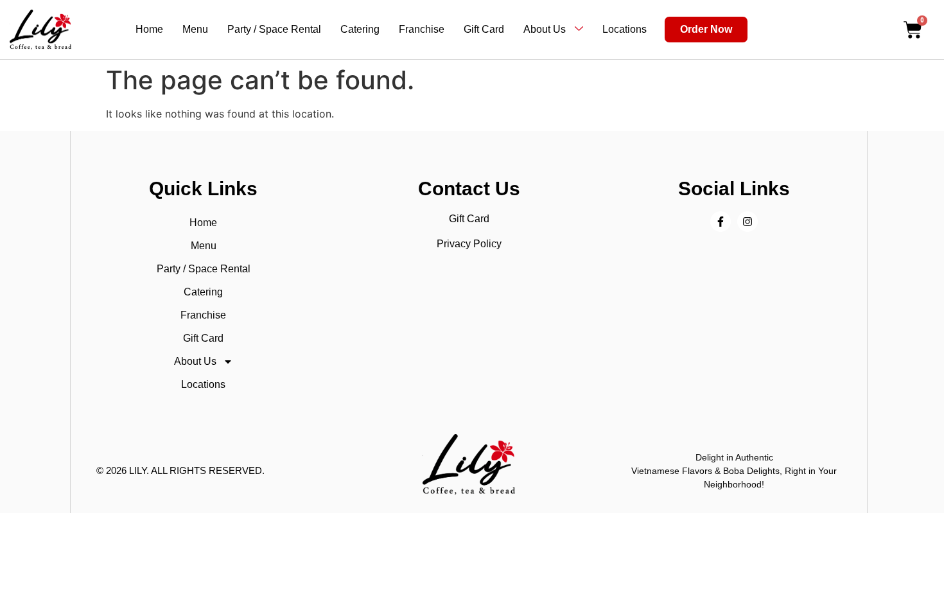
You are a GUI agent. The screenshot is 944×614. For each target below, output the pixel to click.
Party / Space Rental (274, 29)
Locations (624, 29)
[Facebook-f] (720, 221)
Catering (360, 29)
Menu (195, 29)
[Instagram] (747, 221)
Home (149, 29)
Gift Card (484, 29)
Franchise (421, 29)
